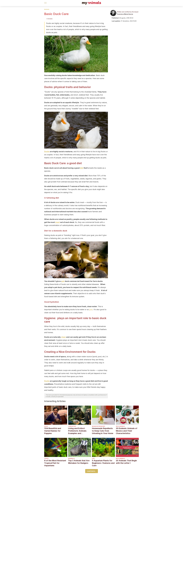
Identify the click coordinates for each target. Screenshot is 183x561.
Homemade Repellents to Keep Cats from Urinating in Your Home (102, 430)
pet (63, 281)
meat (57, 222)
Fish (93, 458)
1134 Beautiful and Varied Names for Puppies (52, 430)
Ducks (46, 152)
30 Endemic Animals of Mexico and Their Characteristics (126, 430)
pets (91, 310)
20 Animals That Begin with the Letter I (126, 461)
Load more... (91, 471)
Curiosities (72, 426)
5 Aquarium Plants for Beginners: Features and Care (103, 463)
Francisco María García (125, 14)
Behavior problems (98, 426)
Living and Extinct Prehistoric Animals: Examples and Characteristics (77, 431)
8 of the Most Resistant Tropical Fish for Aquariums (55, 463)
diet (81, 168)
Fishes (46, 458)
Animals (46, 9)
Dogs (46, 426)
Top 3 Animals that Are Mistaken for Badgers (78, 461)
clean (63, 337)
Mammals (71, 458)
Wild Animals (120, 426)
